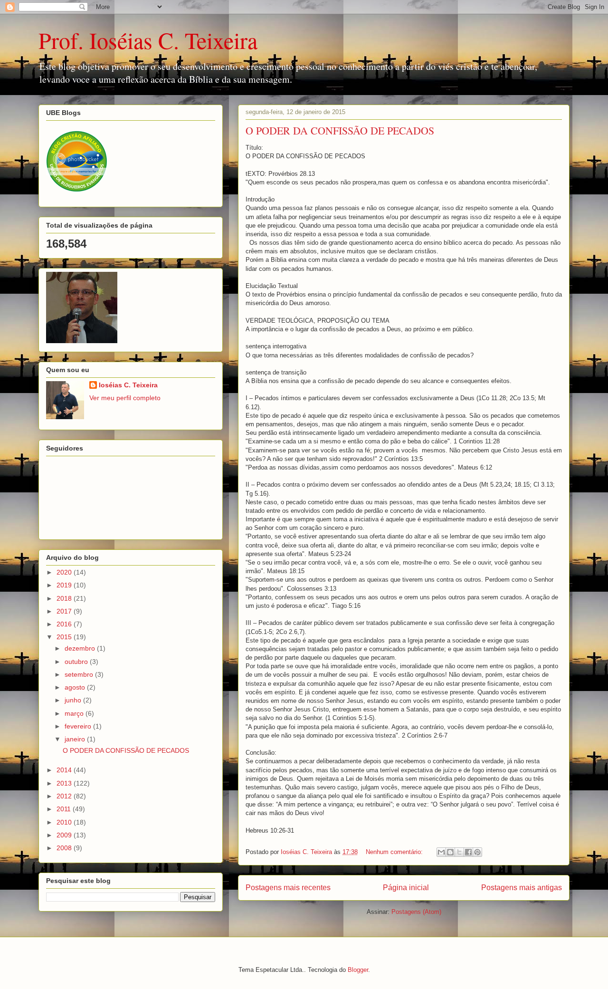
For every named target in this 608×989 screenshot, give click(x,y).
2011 (65, 809)
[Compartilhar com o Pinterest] (477, 852)
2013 (65, 783)
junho (74, 700)
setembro (80, 674)
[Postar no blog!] (450, 852)
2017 (65, 611)
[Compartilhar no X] (459, 852)
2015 (65, 637)
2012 (65, 796)
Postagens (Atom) (416, 911)
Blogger (358, 969)
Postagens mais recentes (288, 887)
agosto (76, 687)
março (75, 713)
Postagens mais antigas (521, 887)
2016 (65, 624)
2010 (65, 822)
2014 (65, 770)
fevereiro (79, 726)
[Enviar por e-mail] (441, 852)
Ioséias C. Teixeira (128, 385)
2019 (65, 585)
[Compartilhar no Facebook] (468, 852)
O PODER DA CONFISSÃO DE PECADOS (340, 130)
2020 (65, 572)
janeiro (76, 739)
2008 (65, 848)
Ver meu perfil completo (125, 398)
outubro (77, 661)
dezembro (81, 648)
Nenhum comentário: (395, 851)
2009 (65, 835)
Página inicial (406, 887)
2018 (65, 598)
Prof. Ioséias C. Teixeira (147, 40)
